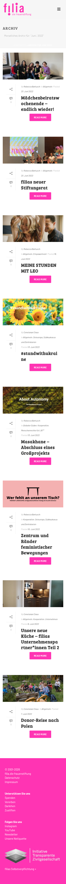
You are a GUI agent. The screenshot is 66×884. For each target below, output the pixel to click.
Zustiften (10, 810)
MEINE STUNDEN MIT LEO (38, 268)
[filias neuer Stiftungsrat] (33, 150)
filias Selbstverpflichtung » (20, 869)
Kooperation (43, 425)
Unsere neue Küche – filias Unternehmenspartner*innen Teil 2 (40, 639)
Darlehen (10, 806)
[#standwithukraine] (33, 312)
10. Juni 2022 (34, 529)
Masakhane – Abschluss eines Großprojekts (38, 447)
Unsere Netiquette (15, 838)
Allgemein (47, 86)
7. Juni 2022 (26, 714)
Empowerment (40, 254)
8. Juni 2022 (33, 624)
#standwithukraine (39, 356)
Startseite (20, 45)
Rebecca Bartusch (32, 86)
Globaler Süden (30, 425)
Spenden (10, 797)
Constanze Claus (31, 332)
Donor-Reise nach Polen (40, 723)
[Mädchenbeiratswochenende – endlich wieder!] (33, 66)
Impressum (11, 782)
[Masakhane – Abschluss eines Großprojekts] (33, 400)
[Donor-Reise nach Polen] (33, 688)
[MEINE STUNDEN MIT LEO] (33, 228)
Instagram (11, 826)
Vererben (10, 802)
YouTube (10, 830)
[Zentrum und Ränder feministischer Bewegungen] (33, 494)
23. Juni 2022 (27, 91)
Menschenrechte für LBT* (32, 430)
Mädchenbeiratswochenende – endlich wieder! (40, 103)
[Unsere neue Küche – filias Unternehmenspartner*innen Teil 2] (33, 593)
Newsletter (11, 834)
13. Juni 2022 (34, 347)
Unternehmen (51, 619)
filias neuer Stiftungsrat (34, 184)
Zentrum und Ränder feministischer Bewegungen (36, 544)
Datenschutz (12, 777)
